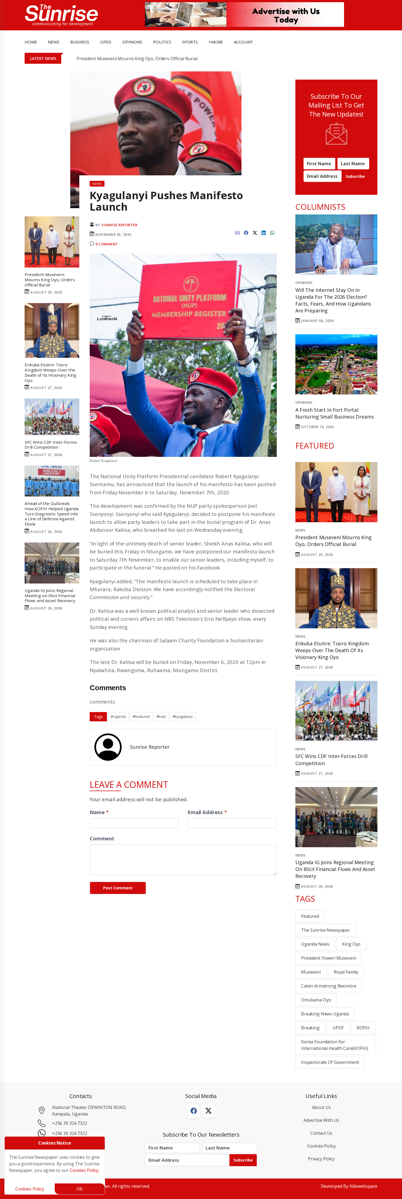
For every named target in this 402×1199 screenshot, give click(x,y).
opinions (132, 42)
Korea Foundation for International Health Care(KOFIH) (334, 1045)
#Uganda (118, 716)
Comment (102, 838)
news (53, 42)
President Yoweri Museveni (328, 958)
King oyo (351, 944)
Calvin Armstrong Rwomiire (328, 986)
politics (162, 42)
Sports (190, 42)
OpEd (105, 42)
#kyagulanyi (182, 716)
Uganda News (315, 944)
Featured (310, 916)
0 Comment (106, 244)
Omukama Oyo (316, 1000)
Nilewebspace (363, 1186)
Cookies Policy (321, 1146)
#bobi (161, 716)
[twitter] (254, 232)
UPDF (338, 1028)
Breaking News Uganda (325, 1014)
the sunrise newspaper (325, 930)
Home (31, 42)
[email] (237, 232)
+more (216, 42)
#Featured (141, 716)
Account (243, 42)
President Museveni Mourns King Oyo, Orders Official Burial (137, 59)
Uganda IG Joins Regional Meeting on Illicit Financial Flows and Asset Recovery (335, 869)
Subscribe (355, 176)
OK (80, 1189)
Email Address (207, 812)
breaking (310, 1028)
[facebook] (246, 232)
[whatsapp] (272, 232)
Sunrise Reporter (119, 224)
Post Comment (118, 887)
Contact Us (321, 1133)
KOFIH (363, 1028)
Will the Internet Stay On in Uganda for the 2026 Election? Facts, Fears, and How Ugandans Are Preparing (333, 300)
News (300, 530)
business (79, 42)
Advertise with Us (321, 1120)
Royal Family (346, 972)
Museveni (311, 972)
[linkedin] (263, 232)
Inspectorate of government (330, 1062)
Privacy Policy (321, 1159)
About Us (321, 1107)
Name (99, 812)
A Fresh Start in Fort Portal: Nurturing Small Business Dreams (334, 413)
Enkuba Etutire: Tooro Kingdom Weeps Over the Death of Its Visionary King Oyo (332, 650)
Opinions (304, 282)
